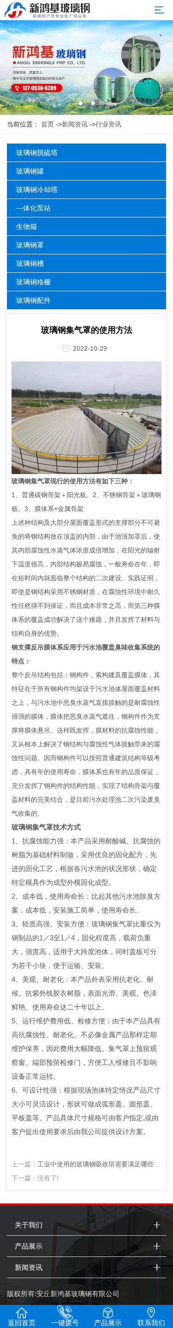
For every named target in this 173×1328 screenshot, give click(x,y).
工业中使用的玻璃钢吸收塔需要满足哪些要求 (102, 1164)
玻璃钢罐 (30, 171)
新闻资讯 (75, 124)
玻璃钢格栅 (33, 282)
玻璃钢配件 (33, 300)
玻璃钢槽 (30, 263)
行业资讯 (108, 124)
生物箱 (26, 226)
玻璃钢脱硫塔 (37, 152)
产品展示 (28, 1246)
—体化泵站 (33, 208)
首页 (47, 124)
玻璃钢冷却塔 (37, 189)
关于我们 (28, 1225)
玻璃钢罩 (30, 245)
